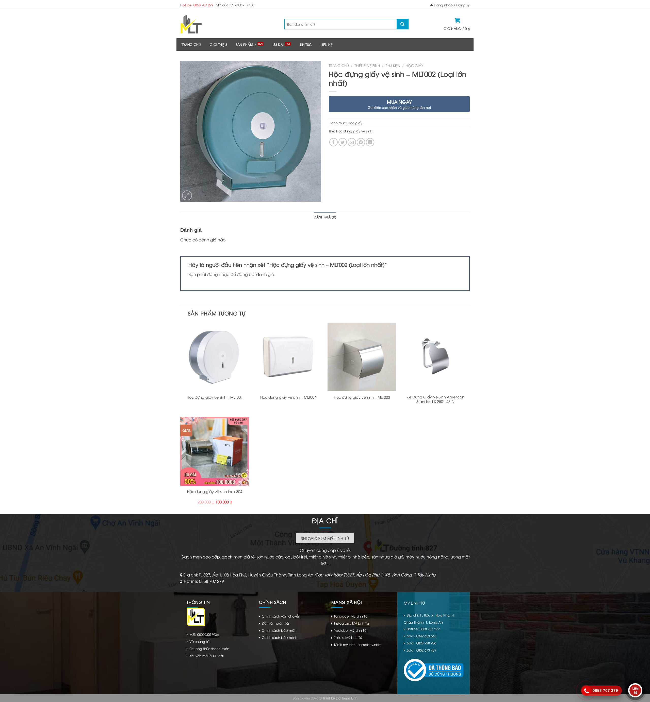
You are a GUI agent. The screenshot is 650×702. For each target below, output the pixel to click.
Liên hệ (327, 44)
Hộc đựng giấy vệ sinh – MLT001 (215, 397)
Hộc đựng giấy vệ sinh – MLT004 (288, 397)
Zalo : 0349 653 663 (421, 636)
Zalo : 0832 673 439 (421, 650)
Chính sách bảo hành (279, 637)
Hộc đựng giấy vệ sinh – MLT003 (362, 397)
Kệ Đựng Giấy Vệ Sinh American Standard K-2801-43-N (435, 399)
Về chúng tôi (199, 641)
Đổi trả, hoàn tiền (276, 623)
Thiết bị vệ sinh (367, 65)
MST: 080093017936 (204, 634)
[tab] (325, 217)
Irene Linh (350, 698)
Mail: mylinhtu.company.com (357, 644)
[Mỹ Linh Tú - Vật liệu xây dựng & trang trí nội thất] (211, 24)
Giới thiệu (218, 44)
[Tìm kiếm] (402, 24)
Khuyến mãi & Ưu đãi (206, 655)
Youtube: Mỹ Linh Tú (350, 630)
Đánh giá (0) (325, 217)
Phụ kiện (392, 65)
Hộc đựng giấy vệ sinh (354, 131)
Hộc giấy (414, 65)
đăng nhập (218, 274)
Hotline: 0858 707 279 (196, 5)
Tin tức (306, 44)
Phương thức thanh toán (209, 648)
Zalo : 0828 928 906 (421, 643)
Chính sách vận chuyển (281, 616)
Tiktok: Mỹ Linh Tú (348, 637)
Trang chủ (191, 44)
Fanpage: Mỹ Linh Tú (350, 616)
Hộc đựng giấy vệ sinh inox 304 (214, 491)
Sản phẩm (244, 44)
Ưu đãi (278, 44)
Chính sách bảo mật (278, 630)
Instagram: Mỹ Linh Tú (351, 623)
